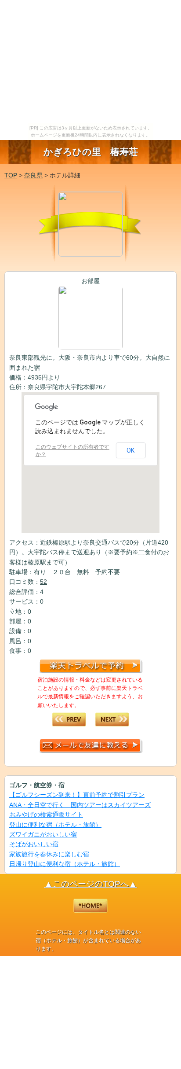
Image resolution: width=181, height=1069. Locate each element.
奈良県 (33, 175)
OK (130, 450)
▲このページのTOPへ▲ (90, 883)
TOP (10, 175)
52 (43, 581)
